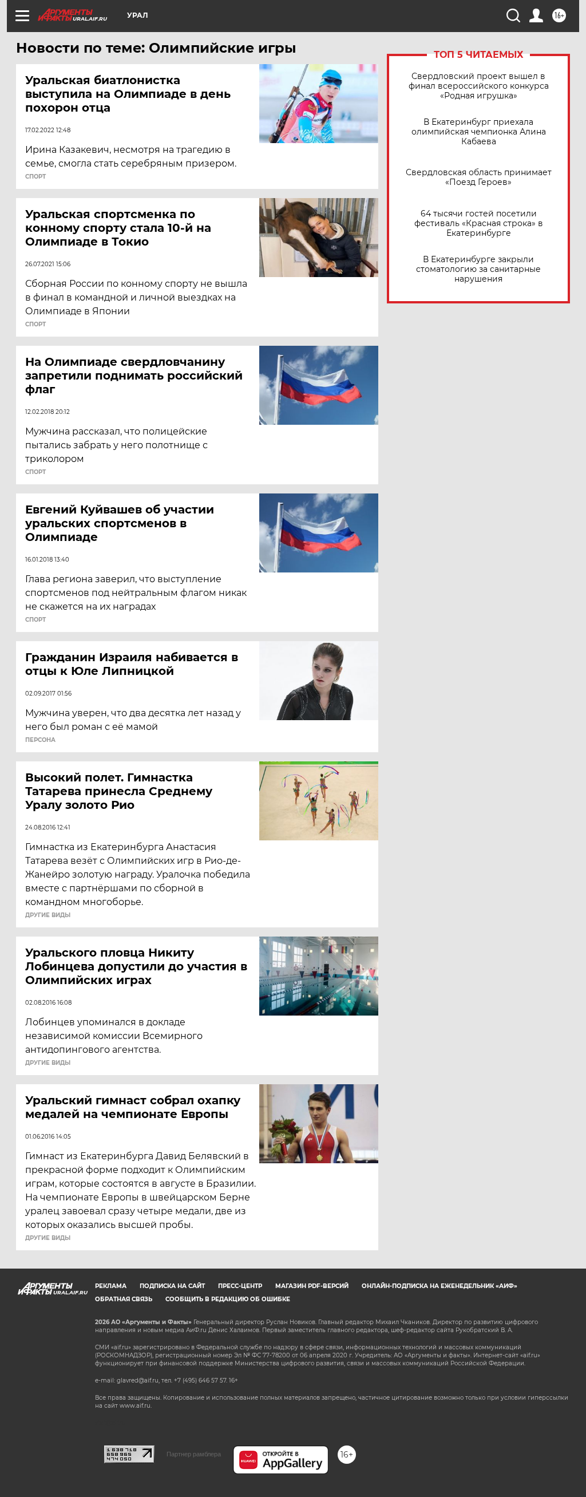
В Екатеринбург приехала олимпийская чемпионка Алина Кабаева (478, 132)
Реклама (110, 1286)
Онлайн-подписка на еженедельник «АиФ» (439, 1286)
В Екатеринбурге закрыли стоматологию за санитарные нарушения (478, 269)
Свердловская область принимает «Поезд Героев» (479, 177)
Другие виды (47, 915)
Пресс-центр (240, 1286)
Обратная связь (123, 1299)
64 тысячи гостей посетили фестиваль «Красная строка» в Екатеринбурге (478, 223)
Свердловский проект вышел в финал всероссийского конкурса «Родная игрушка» (479, 86)
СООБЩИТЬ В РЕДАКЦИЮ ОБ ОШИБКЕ (227, 1299)
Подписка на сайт (172, 1286)
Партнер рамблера (194, 1454)
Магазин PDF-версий (312, 1286)
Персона (40, 740)
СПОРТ (35, 177)
